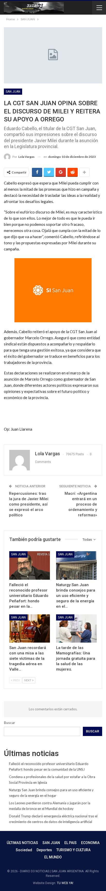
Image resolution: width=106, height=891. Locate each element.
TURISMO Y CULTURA (73, 850)
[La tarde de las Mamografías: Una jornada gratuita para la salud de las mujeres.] (76, 628)
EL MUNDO (53, 857)
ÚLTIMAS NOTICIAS (22, 843)
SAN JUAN (13, 91)
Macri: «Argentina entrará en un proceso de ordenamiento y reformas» (81, 504)
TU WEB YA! (65, 883)
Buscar (9, 723)
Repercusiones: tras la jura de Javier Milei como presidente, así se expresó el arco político (28, 504)
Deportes (44, 850)
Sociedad (24, 850)
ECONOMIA (90, 843)
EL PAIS (70, 843)
